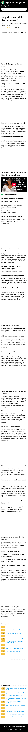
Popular (10, 6)
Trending (3, 6)
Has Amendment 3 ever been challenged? (15, 711)
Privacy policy (17, 729)
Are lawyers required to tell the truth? (14, 638)
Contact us (17, 6)
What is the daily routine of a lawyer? (14, 636)
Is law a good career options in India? (14, 648)
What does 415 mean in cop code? (14, 716)
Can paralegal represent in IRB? (13, 651)
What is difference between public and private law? (16, 692)
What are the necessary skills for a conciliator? (13, 702)
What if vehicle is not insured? (12, 653)
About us (9, 729)
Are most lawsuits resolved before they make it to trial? (16, 699)
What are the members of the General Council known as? (14, 642)
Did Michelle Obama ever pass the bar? (15, 714)
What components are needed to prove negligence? (15, 630)
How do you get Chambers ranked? (14, 633)
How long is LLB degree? (11, 627)
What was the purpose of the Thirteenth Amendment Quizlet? (15, 708)
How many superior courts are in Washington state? (16, 689)
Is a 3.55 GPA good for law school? (14, 695)
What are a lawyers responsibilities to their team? (15, 645)
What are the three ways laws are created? (15, 705)
